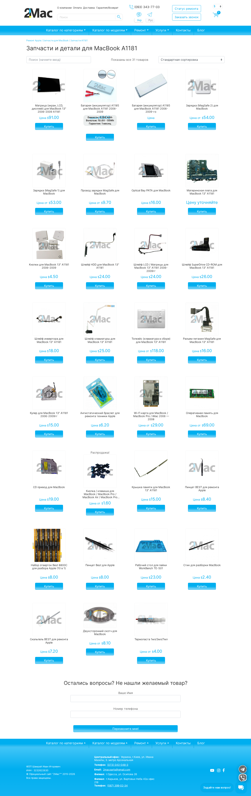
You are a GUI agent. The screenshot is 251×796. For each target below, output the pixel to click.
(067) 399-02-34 (117, 785)
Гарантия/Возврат (107, 7)
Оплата (77, 7)
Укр (139, 20)
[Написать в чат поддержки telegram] (242, 769)
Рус (150, 20)
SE (119, 17)
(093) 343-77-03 (147, 7)
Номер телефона (125, 708)
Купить (49, 126)
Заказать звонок (187, 17)
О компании (64, 7)
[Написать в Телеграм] (149, 14)
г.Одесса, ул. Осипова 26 (115, 774)
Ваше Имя (125, 693)
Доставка (89, 7)
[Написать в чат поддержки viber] (242, 778)
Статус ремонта (186, 8)
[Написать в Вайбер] (139, 14)
